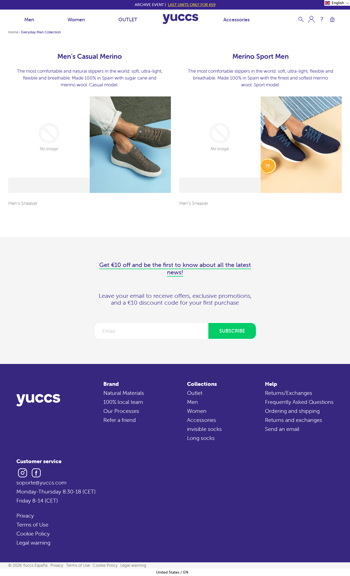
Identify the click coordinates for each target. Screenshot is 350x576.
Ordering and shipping (292, 410)
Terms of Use (32, 524)
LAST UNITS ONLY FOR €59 (191, 4)
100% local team (123, 401)
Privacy (25, 515)
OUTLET (127, 19)
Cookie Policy (33, 533)
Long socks (201, 437)
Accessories (236, 19)
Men (29, 19)
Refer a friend (119, 419)
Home (13, 32)
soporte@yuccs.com (41, 482)
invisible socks (204, 428)
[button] (337, 3)
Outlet (194, 392)
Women (76, 19)
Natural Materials (123, 392)
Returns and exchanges (293, 419)
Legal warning (33, 542)
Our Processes (121, 410)
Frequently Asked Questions (299, 401)
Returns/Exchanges (288, 392)
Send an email (282, 428)
